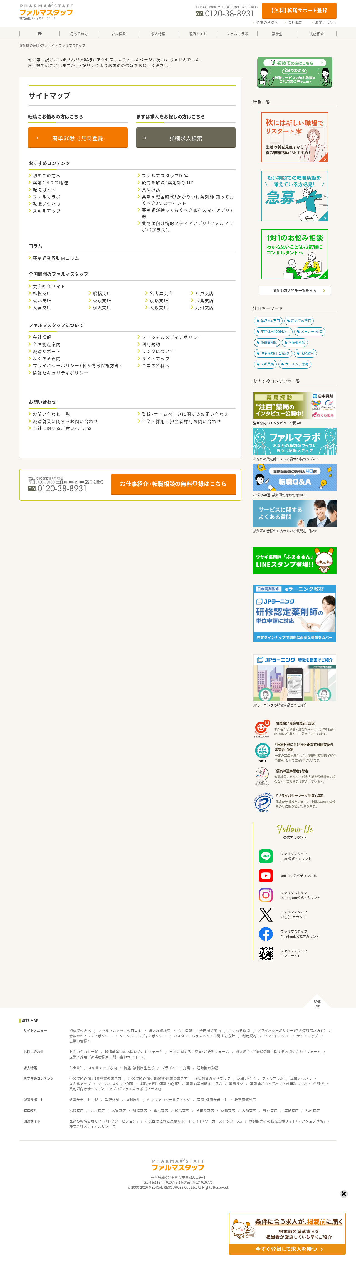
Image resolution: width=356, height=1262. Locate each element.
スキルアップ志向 (102, 1067)
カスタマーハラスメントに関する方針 (204, 1035)
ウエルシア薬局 (296, 364)
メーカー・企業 (312, 331)
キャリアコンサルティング (168, 1099)
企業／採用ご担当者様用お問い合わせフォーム (107, 1057)
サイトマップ (156, 358)
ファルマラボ (47, 197)
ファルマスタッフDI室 (165, 175)
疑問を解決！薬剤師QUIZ (167, 182)
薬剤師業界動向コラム (56, 258)
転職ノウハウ (47, 204)
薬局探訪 (151, 190)
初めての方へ (47, 175)
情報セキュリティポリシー (61, 373)
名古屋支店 (161, 293)
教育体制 (112, 1099)
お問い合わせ (326, 22)
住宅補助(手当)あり (275, 353)
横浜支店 (102, 307)
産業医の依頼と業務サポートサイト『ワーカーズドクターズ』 (193, 1121)
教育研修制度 (245, 1099)
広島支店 (204, 300)
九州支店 (204, 307)
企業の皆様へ (267, 22)
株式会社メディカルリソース (92, 1126)
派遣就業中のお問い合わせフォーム (134, 1051)
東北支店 (42, 300)
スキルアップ (47, 211)
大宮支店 (42, 307)
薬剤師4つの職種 (50, 182)
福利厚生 (133, 1099)
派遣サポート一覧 (83, 1099)
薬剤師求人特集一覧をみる (295, 290)
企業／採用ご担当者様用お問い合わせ (181, 421)
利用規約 (151, 344)
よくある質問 (47, 358)
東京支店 (102, 300)
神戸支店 (204, 293)
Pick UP (75, 1067)
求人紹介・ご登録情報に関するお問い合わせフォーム (278, 1051)
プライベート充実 (175, 1067)
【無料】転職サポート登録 (299, 10)
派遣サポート (47, 351)
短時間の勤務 (208, 1067)
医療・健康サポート (212, 1099)
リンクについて (158, 351)
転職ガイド (44, 190)
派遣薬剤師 (269, 342)
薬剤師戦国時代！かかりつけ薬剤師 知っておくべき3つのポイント (188, 200)
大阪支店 (159, 307)
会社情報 (42, 337)
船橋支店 (102, 293)
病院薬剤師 (296, 342)
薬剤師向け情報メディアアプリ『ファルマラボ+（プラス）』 (187, 226)
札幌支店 (42, 293)
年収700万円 (270, 320)
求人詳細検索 (159, 1030)
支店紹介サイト (49, 286)
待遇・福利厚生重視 (139, 1067)
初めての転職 (301, 320)
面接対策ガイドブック (212, 1078)
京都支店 (159, 300)
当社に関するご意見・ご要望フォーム (199, 1051)
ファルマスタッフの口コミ (120, 1030)
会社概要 (295, 22)
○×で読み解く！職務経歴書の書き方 (158, 1078)
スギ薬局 (267, 364)
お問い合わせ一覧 (51, 414)
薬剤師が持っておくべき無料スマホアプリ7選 (187, 213)
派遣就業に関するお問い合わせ (65, 421)
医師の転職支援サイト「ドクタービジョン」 (103, 1121)
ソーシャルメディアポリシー (172, 337)
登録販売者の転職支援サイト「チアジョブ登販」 (287, 1121)
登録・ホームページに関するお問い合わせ (185, 414)
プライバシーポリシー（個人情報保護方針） (77, 365)
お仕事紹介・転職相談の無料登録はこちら (173, 484)
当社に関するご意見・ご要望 (62, 428)
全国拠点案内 (47, 344)
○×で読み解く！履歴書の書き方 (95, 1078)
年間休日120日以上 (275, 331)
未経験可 (307, 353)
